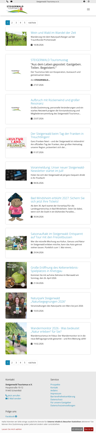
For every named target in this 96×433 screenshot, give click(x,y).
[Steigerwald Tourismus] (17, 9)
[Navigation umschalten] (88, 9)
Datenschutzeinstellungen (62, 405)
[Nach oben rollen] (91, 428)
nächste (32, 22)
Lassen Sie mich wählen (12, 429)
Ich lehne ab (77, 429)
